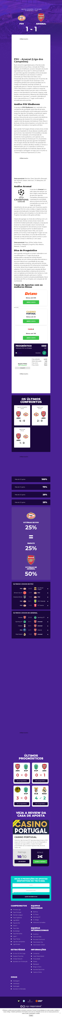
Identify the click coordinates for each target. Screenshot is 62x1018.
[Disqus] (31, 663)
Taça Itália (16, 928)
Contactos (36, 953)
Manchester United (39, 945)
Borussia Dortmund (39, 939)
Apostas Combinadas (19, 989)
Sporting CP (36, 917)
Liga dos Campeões (19, 941)
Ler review (22, 861)
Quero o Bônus (40, 861)
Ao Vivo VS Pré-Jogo (19, 953)
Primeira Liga (17, 909)
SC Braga (36, 920)
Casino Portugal (25, 837)
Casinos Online (37, 972)
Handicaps (16, 983)
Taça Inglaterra (17, 917)
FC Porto (36, 914)
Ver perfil (22, 368)
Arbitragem (16, 981)
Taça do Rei (16, 923)
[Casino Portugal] (31, 827)
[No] (60, 1013)
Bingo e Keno (37, 967)
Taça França (16, 939)
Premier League (18, 915)
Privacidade (36, 959)
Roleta (35, 961)
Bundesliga (16, 931)
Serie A (15, 925)
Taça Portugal (17, 912)
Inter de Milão (37, 937)
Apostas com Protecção (20, 961)
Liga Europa (16, 944)
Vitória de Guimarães (39, 922)
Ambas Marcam (17, 959)
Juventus (35, 934)
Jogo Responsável (38, 956)
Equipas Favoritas (18, 956)
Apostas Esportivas (38, 969)
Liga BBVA (16, 920)
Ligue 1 (15, 936)
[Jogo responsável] (19, 1001)
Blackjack (36, 964)
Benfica (35, 912)
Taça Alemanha (17, 933)
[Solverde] (21, 353)
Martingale (16, 986)
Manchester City (38, 942)
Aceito (31, 1015)
